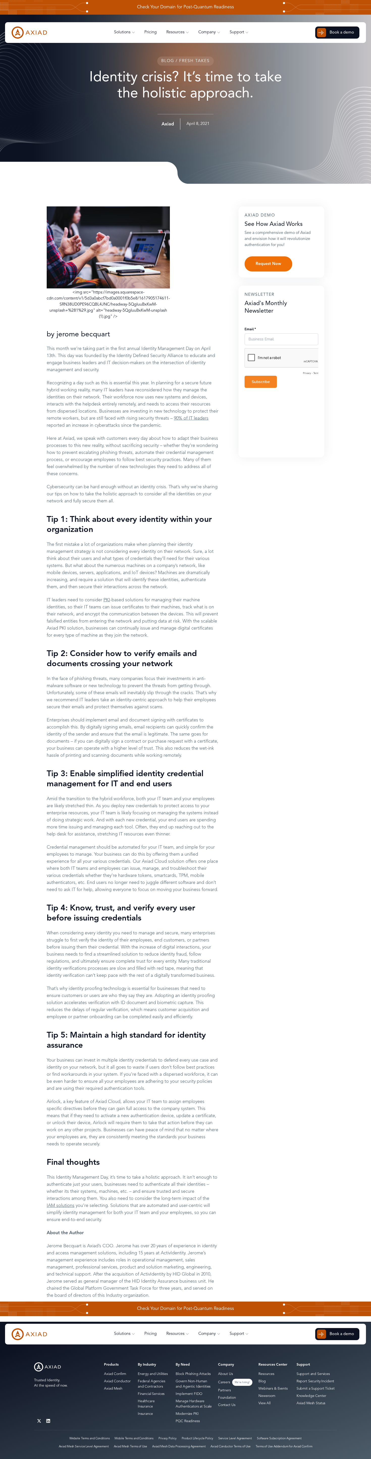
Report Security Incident (315, 1381)
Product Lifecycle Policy (197, 1438)
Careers (224, 1382)
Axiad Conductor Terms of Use (230, 1446)
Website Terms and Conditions (89, 1438)
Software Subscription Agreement (279, 1438)
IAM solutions (60, 1205)
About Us (225, 1374)
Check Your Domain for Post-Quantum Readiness (185, 7)
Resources (266, 1374)
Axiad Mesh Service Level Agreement (84, 1446)
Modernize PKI (187, 1414)
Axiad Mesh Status (311, 1403)
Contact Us (226, 1405)
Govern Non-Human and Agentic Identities (193, 1384)
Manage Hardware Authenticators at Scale (194, 1403)
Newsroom (266, 1396)
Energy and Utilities (153, 1374)
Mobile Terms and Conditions (134, 1438)
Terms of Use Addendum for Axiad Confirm (284, 1446)
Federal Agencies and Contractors (151, 1384)
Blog (262, 1381)
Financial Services (151, 1394)
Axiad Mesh (113, 1388)
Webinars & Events (273, 1388)
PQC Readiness (188, 1421)
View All (264, 1403)
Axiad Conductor (117, 1381)
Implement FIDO (189, 1394)
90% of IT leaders (191, 418)
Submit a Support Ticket (316, 1388)
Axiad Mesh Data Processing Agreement (179, 1446)
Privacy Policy (167, 1438)
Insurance (145, 1414)
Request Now (268, 264)
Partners (224, 1390)
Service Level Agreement (235, 1438)
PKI (106, 600)
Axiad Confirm (115, 1374)
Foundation (227, 1397)
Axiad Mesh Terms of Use (130, 1446)
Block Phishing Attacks (193, 1374)
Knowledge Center (311, 1396)
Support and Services (313, 1374)
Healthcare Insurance (146, 1403)
